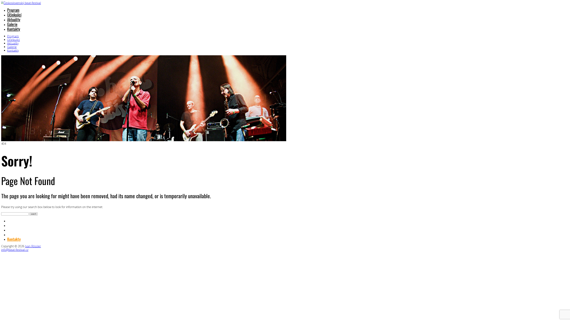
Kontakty (13, 29)
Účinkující (14, 15)
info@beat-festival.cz (14, 250)
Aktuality (13, 19)
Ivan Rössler (33, 246)
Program (13, 10)
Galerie (12, 24)
